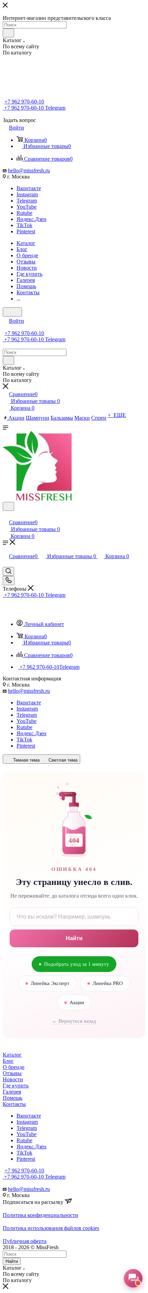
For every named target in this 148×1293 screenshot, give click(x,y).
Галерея (12, 1092)
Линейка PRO (108, 983)
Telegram (27, 201)
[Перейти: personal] (6, 515)
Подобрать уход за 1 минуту (76, 964)
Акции (77, 1002)
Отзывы (12, 1073)
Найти (74, 938)
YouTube (26, 207)
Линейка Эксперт (50, 983)
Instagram (27, 194)
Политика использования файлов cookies (51, 1228)
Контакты (14, 1104)
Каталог (12, 1055)
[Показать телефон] (8, 580)
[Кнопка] (12, 312)
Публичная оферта (24, 1241)
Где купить (16, 1085)
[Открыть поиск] (8, 506)
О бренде (13, 1067)
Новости (13, 1079)
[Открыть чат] (133, 1278)
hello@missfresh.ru (29, 170)
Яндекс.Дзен (31, 219)
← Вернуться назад (74, 1021)
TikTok (24, 225)
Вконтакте (29, 188)
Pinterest (26, 231)
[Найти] (8, 32)
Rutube (24, 213)
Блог (8, 1061)
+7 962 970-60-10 (24, 101)
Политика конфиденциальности (40, 1215)
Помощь (12, 1098)
